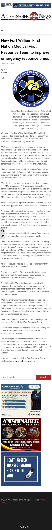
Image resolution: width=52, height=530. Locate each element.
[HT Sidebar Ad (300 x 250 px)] (21, 485)
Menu (3, 31)
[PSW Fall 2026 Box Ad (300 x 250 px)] (21, 417)
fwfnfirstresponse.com (25, 361)
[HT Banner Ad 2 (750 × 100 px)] (32, 7)
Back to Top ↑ (26, 527)
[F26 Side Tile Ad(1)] (21, 451)
